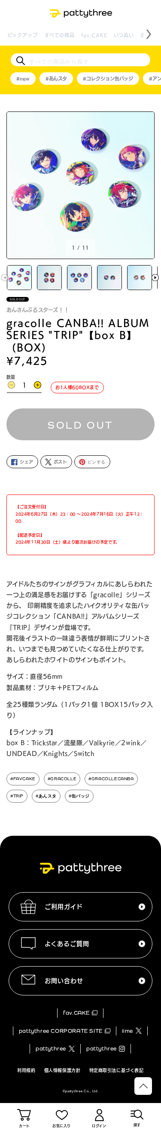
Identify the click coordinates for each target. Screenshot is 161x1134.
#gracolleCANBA (111, 778)
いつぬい (124, 35)
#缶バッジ (79, 796)
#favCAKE (23, 778)
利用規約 (26, 1070)
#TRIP (17, 796)
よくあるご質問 (67, 944)
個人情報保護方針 (62, 1070)
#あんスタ (56, 78)
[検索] (20, 60)
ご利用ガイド (64, 907)
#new (23, 78)
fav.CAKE (94, 35)
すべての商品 (60, 35)
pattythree (51, 1048)
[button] (155, 277)
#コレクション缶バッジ (108, 78)
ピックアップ (22, 35)
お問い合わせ (64, 981)
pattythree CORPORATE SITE (61, 1031)
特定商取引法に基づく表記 (116, 1070)
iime (127, 1031)
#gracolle (62, 778)
